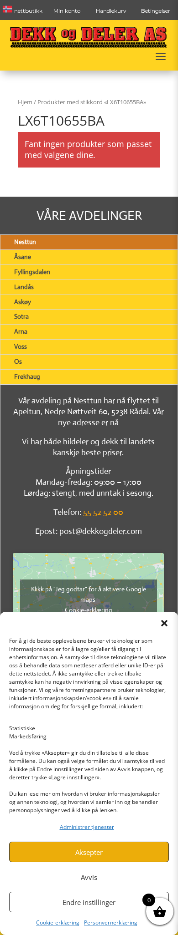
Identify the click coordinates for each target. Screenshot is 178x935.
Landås (24, 287)
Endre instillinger (89, 902)
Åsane (22, 257)
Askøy (22, 302)
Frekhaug (27, 376)
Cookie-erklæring (57, 922)
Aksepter (89, 852)
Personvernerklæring (110, 922)
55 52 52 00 (103, 512)
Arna (20, 331)
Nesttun (25, 242)
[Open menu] (160, 56)
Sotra (21, 316)
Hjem (25, 102)
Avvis (89, 877)
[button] (164, 623)
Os (18, 361)
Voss (20, 346)
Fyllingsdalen (32, 272)
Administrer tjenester (87, 827)
